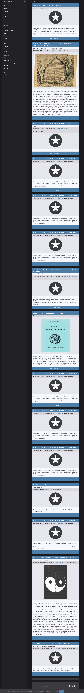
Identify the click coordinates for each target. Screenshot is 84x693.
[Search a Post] (22, 1)
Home (5, 8)
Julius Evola (44, 316)
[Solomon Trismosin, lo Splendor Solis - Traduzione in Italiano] (55, 288)
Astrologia (6, 28)
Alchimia (6, 25)
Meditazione (7, 41)
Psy (6, 5)
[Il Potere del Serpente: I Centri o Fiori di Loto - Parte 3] (55, 422)
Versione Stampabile (51, 8)
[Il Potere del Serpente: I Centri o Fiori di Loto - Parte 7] (55, 170)
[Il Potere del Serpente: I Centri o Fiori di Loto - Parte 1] (55, 532)
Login (5, 74)
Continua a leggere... (55, 38)
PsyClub (6, 11)
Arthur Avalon (45, 128)
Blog (5, 13)
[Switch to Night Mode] (25, 1)
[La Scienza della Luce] (55, 498)
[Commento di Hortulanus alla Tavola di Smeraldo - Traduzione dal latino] (55, 70)
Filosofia (6, 35)
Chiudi (61, 691)
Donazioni (6, 19)
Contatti (6, 16)
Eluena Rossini (7, 57)
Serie (5, 51)
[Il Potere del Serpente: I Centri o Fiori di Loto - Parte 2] (55, 459)
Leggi (57, 691)
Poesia (5, 43)
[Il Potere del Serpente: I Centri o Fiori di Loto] (55, 140)
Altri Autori (7, 68)
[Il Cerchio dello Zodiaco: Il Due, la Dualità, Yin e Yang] (55, 582)
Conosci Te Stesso (8, 30)
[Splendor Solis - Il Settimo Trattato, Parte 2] (55, 657)
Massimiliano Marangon (10, 63)
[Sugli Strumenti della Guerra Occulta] (55, 335)
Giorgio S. (6, 60)
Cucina (5, 33)
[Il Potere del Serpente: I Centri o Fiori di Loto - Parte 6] (55, 207)
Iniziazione (6, 38)
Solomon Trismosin (46, 276)
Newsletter (58, 686)
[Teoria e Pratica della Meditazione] (55, 17)
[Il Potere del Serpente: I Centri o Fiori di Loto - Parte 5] (55, 244)
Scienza (6, 48)
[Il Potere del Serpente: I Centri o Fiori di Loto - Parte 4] (55, 385)
